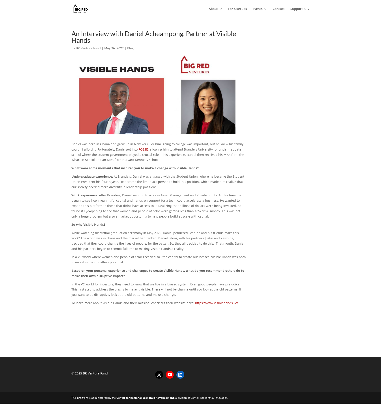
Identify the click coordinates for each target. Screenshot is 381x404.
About (213, 9)
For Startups (237, 9)
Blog (130, 48)
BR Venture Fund (88, 48)
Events (258, 9)
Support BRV (300, 9)
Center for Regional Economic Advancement (145, 398)
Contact (279, 9)
